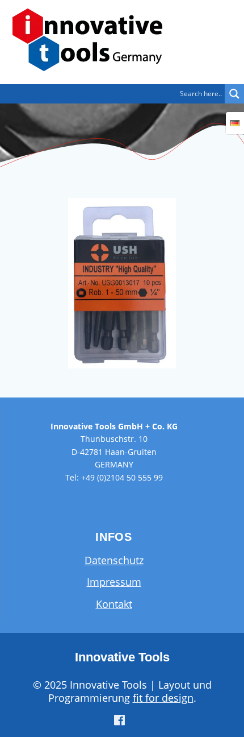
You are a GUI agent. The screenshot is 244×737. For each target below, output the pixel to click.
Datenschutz (114, 560)
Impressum (114, 582)
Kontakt (114, 604)
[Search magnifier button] (234, 93)
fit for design (163, 698)
